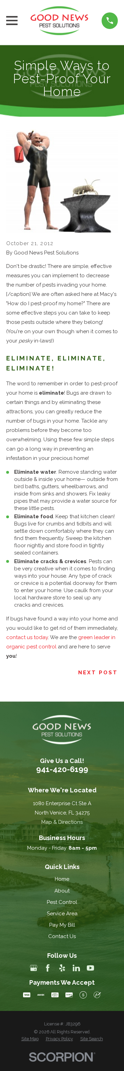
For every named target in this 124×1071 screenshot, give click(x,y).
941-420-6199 (62, 769)
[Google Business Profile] (33, 968)
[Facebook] (47, 968)
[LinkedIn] (76, 968)
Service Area (62, 913)
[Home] (59, 20)
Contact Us (62, 936)
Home (62, 879)
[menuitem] (30, 1039)
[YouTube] (90, 968)
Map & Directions (62, 822)
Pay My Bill (62, 925)
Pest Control (62, 902)
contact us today (27, 637)
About (62, 891)
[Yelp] (62, 968)
